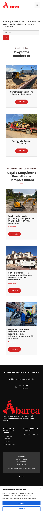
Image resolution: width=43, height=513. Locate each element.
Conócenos (7, 441)
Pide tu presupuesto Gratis (22, 379)
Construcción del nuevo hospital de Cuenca (21, 93)
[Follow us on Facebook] (19, 476)
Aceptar (21, 503)
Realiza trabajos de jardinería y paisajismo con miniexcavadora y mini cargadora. (21, 219)
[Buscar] (6, 37)
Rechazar (21, 509)
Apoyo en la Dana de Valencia (22, 142)
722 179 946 (23, 386)
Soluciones (12, 226)
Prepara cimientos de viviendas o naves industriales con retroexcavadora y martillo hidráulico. (21, 334)
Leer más (21, 102)
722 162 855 (23, 388)
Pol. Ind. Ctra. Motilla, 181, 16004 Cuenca (21, 469)
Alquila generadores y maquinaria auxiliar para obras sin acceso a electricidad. (20, 276)
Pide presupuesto (9, 444)
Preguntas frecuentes (30, 434)
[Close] (41, 488)
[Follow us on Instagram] (23, 476)
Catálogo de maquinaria (7, 437)
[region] (21, 499)
